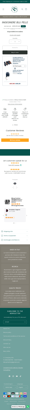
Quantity (15, 38)
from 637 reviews (13, 165)
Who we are (6, 347)
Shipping (12, 28)
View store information (15, 104)
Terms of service (11, 404)
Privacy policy (22, 401)
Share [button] (16, 125)
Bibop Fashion (14, 399)
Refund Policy (7, 340)
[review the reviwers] (6, 215)
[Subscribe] (25, 322)
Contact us (6, 343)
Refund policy (13, 401)
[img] (15, 163)
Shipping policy (21, 404)
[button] (3, 9)
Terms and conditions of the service (14, 336)
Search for (6, 328)
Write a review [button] (15, 140)
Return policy (7, 332)
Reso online (6, 351)
